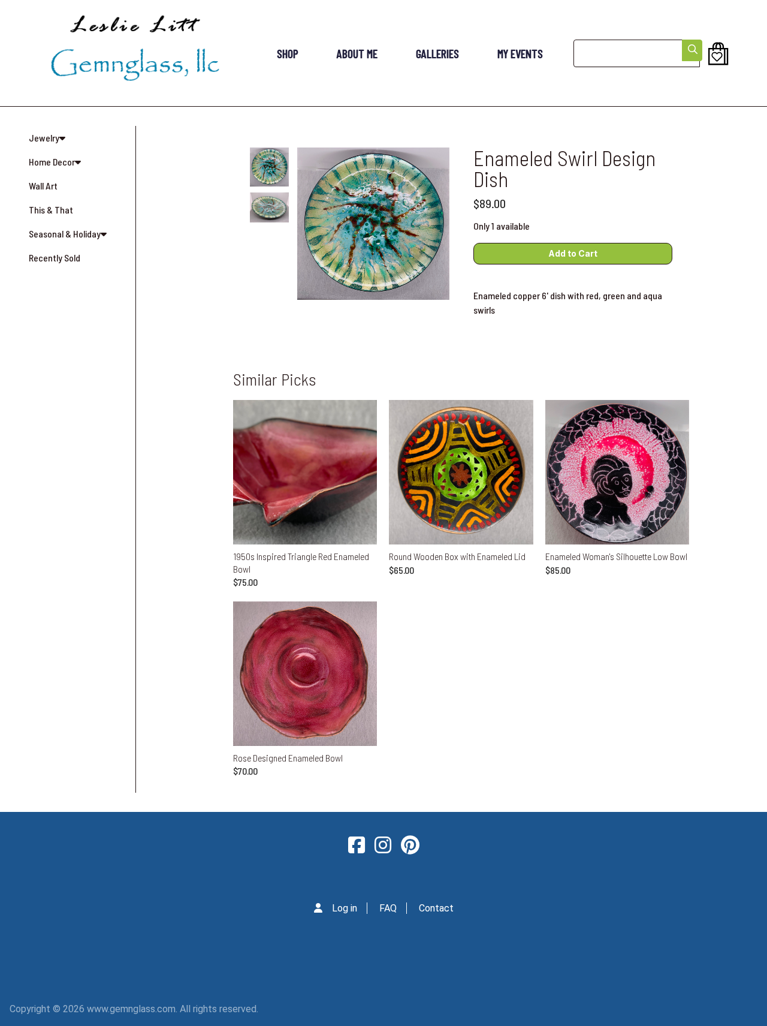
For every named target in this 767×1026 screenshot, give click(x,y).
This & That (51, 209)
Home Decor (52, 161)
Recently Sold (54, 257)
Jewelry (44, 137)
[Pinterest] (410, 845)
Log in (344, 908)
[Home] (135, 53)
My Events (520, 53)
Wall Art (43, 185)
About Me (357, 53)
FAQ (388, 908)
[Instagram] (383, 845)
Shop (287, 53)
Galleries (437, 53)
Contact (436, 908)
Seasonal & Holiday (65, 233)
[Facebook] (356, 845)
